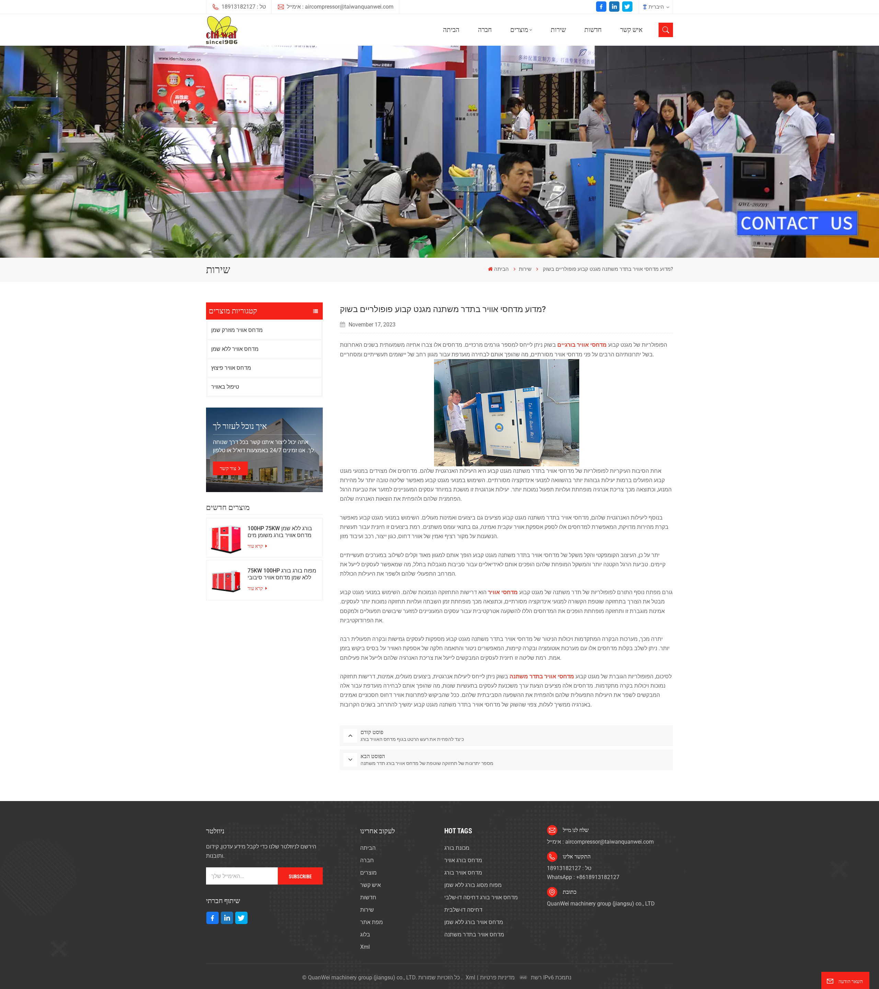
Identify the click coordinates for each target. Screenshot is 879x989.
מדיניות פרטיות (497, 977)
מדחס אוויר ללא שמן (235, 349)
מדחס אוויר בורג (463, 872)
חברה (485, 30)
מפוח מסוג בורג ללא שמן (473, 885)
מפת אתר (371, 922)
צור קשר (228, 468)
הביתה (451, 30)
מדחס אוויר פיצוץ (231, 368)
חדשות (593, 30)
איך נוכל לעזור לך (240, 426)
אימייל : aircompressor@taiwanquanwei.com (340, 6)
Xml (365, 947)
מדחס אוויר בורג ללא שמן (473, 922)
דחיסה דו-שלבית (463, 910)
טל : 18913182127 (243, 6)
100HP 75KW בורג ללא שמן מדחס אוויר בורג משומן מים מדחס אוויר (280, 532)
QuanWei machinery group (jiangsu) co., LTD (601, 903)
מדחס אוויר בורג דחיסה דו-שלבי (481, 897)
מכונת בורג (456, 848)
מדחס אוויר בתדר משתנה (474, 934)
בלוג (365, 934)
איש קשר (631, 30)
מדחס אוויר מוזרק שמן (237, 330)
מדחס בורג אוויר (463, 860)
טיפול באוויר (225, 387)
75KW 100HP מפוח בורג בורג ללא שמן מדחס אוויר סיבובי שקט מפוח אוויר (282, 574)
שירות (558, 30)
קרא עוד (256, 546)
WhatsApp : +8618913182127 (583, 877)
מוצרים (519, 30)
